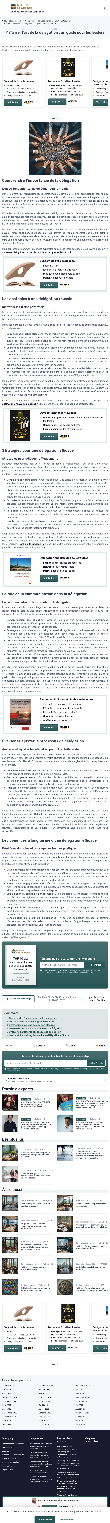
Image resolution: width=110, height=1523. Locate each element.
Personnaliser (67, 1519)
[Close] (85, 671)
